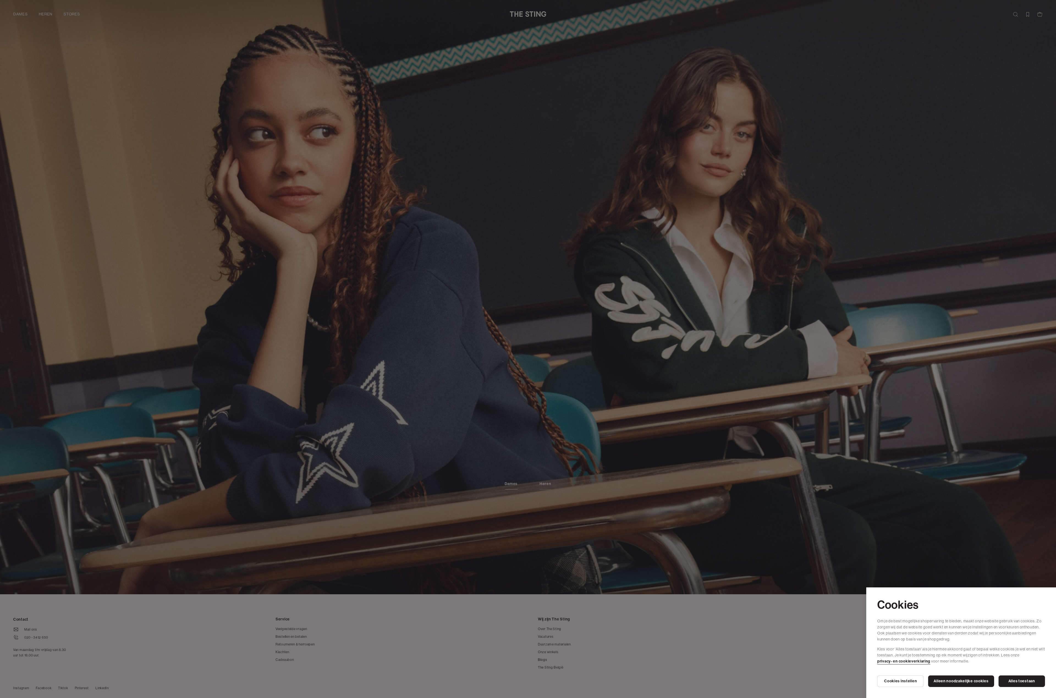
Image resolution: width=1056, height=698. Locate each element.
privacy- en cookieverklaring (903, 661)
